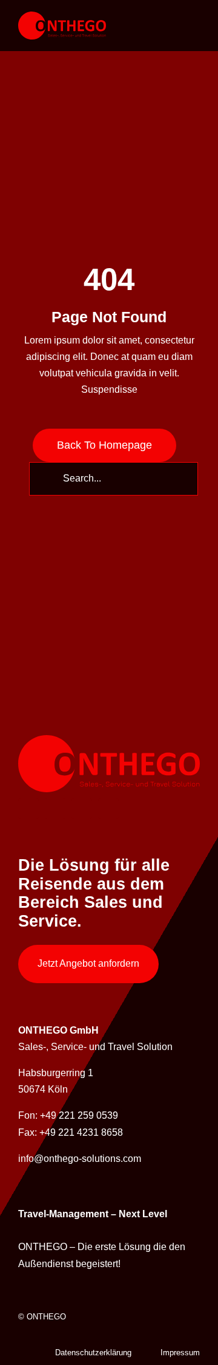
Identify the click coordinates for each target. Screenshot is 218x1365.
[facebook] (28, 808)
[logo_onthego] (62, 16)
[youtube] (108, 808)
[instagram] (81, 808)
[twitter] (55, 808)
